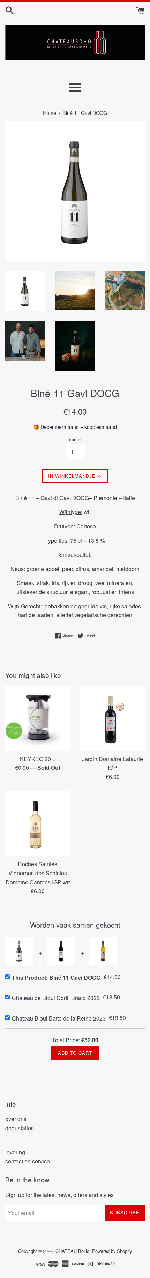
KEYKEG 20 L (37, 759)
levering (15, 1152)
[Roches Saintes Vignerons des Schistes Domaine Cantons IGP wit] (37, 823)
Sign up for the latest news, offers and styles (59, 1195)
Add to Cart (75, 1053)
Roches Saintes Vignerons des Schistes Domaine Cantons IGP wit (38, 873)
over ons (16, 1119)
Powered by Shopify (112, 1251)
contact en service (27, 1161)
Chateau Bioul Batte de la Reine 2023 (59, 1018)
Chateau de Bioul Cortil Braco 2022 (56, 998)
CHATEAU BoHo (72, 1251)
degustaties (19, 1128)
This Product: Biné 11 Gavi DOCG (56, 977)
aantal (75, 439)
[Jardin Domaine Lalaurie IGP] (112, 718)
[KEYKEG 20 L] (37, 718)
